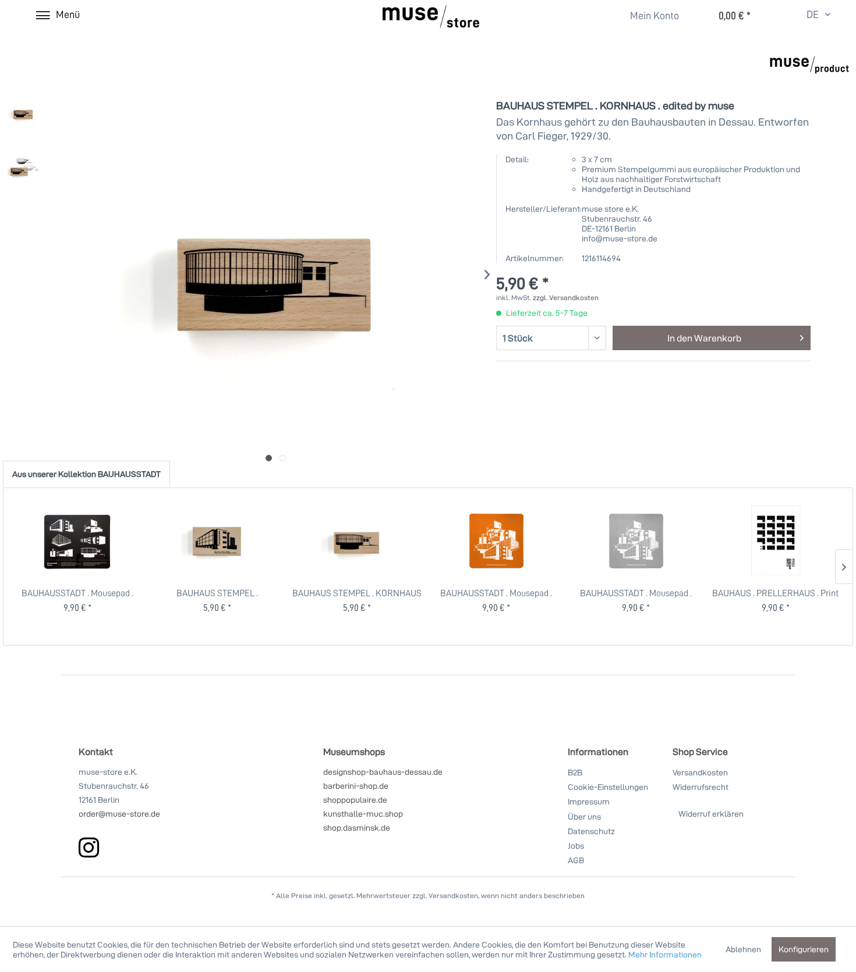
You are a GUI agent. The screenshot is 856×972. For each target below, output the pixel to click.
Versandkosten (700, 772)
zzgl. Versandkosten (566, 297)
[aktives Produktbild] (269, 458)
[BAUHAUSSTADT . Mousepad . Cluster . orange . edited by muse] (496, 540)
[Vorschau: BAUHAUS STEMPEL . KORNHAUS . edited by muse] (23, 113)
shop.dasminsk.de (356, 827)
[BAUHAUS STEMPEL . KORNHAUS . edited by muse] (356, 540)
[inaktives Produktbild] (283, 458)
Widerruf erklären (711, 813)
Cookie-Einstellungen (608, 787)
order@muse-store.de (119, 813)
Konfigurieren (804, 949)
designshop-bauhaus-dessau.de (383, 772)
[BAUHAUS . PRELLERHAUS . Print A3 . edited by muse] (775, 540)
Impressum (589, 801)
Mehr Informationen (665, 954)
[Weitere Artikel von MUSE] (809, 72)
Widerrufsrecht (700, 787)
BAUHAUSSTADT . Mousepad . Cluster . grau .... (636, 593)
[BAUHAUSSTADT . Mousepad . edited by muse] (77, 540)
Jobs (576, 845)
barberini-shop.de (355, 786)
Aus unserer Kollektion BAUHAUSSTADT (86, 474)
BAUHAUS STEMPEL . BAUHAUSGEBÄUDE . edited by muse (217, 593)
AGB (576, 860)
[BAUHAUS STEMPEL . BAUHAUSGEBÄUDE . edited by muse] (217, 540)
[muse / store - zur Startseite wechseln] (431, 16)
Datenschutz (591, 831)
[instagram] (89, 847)
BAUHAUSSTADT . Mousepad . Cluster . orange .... (496, 593)
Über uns (584, 816)
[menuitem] (648, 15)
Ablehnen (743, 949)
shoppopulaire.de (355, 799)
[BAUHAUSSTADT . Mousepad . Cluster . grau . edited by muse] (636, 540)
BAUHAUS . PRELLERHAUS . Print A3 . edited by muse (775, 593)
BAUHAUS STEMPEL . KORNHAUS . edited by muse (357, 593)
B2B (575, 772)
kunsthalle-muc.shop (363, 813)
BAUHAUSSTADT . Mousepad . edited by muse (77, 593)
